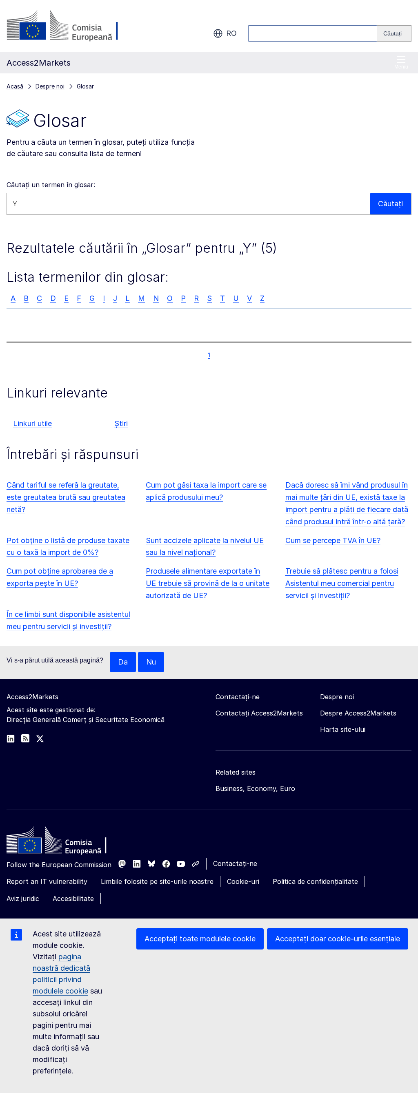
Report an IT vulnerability (47, 881)
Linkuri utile (32, 423)
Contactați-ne (235, 863)
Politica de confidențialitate (315, 881)
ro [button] (231, 33)
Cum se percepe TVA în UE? (332, 540)
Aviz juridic (23, 898)
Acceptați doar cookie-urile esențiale (337, 938)
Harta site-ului (342, 729)
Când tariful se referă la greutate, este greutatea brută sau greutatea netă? (66, 497)
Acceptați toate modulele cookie (200, 938)
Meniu (401, 67)
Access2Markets (32, 697)
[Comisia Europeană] (72, 26)
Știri (121, 423)
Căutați (390, 203)
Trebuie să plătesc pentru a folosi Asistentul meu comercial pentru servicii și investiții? (341, 583)
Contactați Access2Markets (259, 713)
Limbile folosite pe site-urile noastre (157, 881)
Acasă (15, 86)
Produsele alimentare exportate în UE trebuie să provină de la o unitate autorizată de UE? (207, 583)
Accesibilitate (73, 898)
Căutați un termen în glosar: (51, 185)
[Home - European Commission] (66, 842)
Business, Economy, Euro (255, 788)
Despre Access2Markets (358, 713)
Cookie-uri (243, 881)
